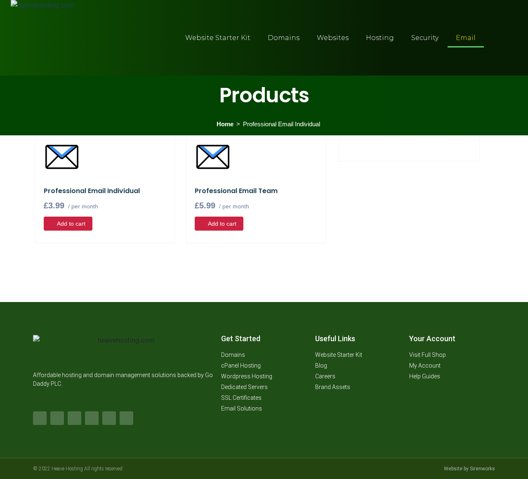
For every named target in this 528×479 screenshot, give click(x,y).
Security (424, 38)
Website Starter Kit (217, 38)
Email (466, 38)
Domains (283, 38)
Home (225, 123)
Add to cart (71, 223)
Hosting (380, 38)
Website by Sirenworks (469, 469)
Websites (333, 38)
